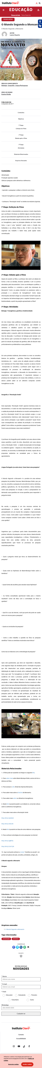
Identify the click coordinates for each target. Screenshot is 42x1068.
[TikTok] (24, 1047)
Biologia (4, 85)
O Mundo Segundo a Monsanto (14, 929)
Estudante (21, 995)
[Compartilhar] (13, 947)
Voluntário (15, 1000)
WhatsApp (5, 1005)
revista (22, 852)
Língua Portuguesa (21, 85)
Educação (21, 10)
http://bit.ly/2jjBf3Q (7, 841)
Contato (21, 1035)
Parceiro (34, 995)
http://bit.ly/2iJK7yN (7, 846)
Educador (9, 995)
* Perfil (3, 992)
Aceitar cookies (27, 1064)
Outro (32, 1000)
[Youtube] (19, 1047)
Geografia (11, 85)
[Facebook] (29, 1047)
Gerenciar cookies (13, 1064)
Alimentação (6, 939)
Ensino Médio (6, 94)
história (20, 792)
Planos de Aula (15, 15)
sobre (15, 798)
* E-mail (4, 984)
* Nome (4, 976)
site (13, 787)
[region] (21, 1061)
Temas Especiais (26, 15)
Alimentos (15, 939)
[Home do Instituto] (10, 3)
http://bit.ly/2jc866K (7, 818)
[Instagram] (14, 1047)
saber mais (9, 778)
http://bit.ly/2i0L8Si (7, 824)
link (33, 773)
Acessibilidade (21, 1038)
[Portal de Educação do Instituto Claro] (21, 1031)
